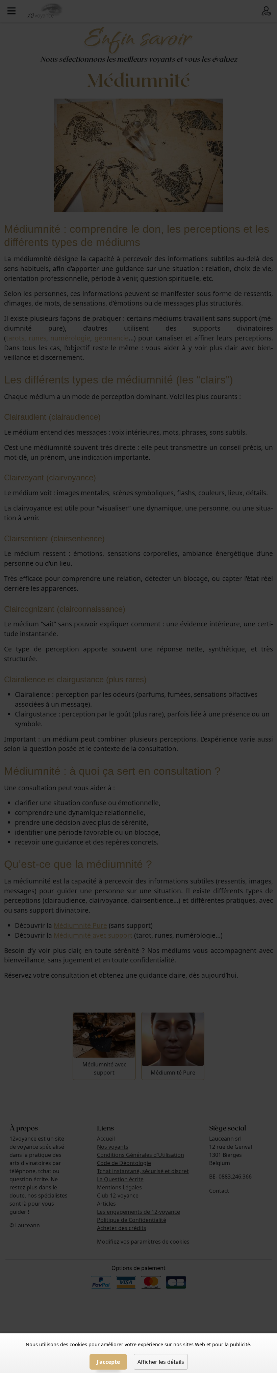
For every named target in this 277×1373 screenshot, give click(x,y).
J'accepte (108, 1362)
